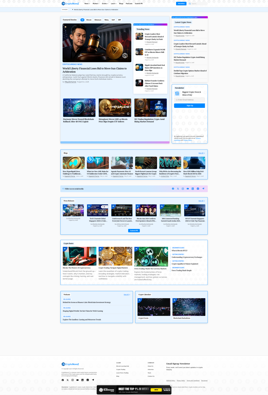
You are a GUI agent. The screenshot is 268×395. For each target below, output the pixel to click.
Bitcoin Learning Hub (122, 366)
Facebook (173, 189)
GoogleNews (198, 189)
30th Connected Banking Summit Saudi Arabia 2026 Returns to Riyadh (170, 220)
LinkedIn (193, 189)
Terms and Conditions (193, 380)
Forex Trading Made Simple (182, 270)
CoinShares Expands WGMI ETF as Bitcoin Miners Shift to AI (155, 52)
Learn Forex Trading (122, 373)
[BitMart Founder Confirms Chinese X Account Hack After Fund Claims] (139, 82)
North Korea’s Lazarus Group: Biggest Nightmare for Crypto (146, 172)
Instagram (183, 189)
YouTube (188, 189)
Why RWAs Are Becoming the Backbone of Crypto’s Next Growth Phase (170, 172)
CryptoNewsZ (70, 3)
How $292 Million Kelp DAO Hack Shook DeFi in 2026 (193, 172)
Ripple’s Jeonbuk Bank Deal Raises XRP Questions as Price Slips (155, 68)
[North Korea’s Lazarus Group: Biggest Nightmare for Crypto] (146, 163)
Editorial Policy (170, 380)
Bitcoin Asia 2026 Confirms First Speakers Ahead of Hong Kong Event (146, 220)
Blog (117, 376)
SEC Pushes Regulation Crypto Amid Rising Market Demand (189, 58)
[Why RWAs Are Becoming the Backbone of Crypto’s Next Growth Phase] (170, 163)
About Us (150, 366)
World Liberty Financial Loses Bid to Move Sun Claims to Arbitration (96, 9)
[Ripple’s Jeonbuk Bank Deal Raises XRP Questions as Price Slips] (139, 67)
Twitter (178, 189)
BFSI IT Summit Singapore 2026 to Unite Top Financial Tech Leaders (194, 220)
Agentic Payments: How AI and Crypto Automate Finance (122, 172)
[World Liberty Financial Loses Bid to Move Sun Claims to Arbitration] (97, 42)
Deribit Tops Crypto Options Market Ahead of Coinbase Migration (190, 72)
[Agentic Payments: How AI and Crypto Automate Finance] (122, 163)
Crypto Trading (120, 369)
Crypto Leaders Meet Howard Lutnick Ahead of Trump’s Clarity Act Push (154, 36)
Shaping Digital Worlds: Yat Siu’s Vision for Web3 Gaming (83, 311)
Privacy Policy (188, 140)
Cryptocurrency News (72, 64)
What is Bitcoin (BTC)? (179, 250)
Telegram (203, 189)
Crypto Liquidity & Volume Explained (185, 264)
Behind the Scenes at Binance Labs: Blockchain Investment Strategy (87, 302)
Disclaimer (204, 380)
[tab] (82, 19)
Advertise (181, 3)
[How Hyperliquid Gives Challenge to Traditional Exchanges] (74, 163)
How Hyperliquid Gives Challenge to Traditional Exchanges (71, 172)
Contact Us (151, 376)
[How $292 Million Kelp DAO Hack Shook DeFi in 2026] (194, 163)
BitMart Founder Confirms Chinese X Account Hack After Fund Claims (154, 83)
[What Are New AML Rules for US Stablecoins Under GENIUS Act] (98, 163)
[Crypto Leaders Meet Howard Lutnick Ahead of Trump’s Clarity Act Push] (139, 36)
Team (149, 373)
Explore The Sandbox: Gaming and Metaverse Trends (82, 319)
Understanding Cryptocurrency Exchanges (187, 257)
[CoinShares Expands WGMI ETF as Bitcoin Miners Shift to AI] (139, 51)
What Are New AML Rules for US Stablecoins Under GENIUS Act (98, 172)
